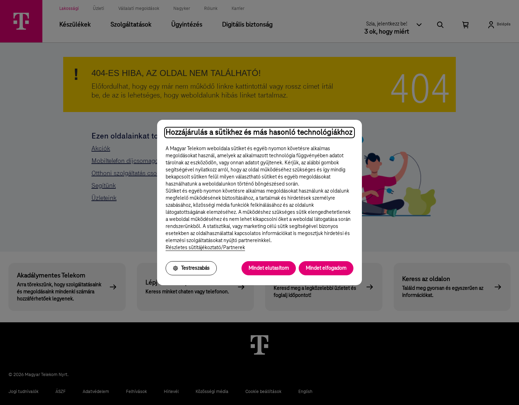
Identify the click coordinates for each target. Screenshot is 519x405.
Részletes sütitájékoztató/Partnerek (205, 248)
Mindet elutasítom (269, 268)
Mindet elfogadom (326, 268)
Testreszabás (195, 268)
